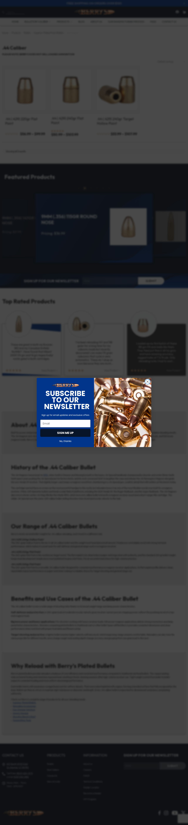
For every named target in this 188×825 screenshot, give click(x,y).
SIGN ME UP (65, 433)
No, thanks (65, 441)
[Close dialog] (147, 381)
